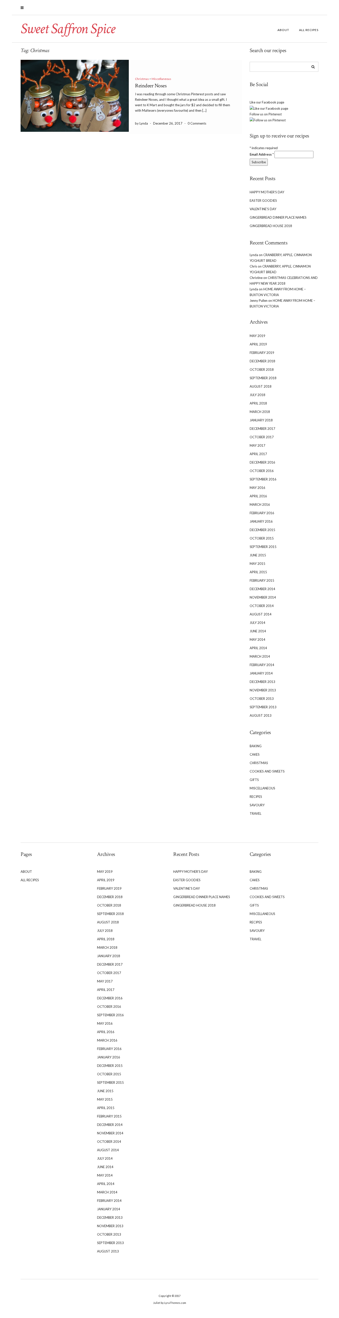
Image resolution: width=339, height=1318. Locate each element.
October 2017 (262, 437)
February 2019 (262, 353)
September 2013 (263, 707)
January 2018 (261, 420)
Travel (255, 813)
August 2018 (260, 386)
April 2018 (258, 403)
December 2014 (262, 589)
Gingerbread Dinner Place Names (278, 217)
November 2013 (263, 690)
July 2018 (257, 395)
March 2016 (260, 505)
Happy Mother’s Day (267, 192)
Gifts (254, 780)
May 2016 (257, 488)
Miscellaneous (161, 79)
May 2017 (257, 445)
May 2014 (257, 640)
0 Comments (197, 123)
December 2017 (262, 429)
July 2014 (257, 623)
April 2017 (258, 454)
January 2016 (261, 521)
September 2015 (263, 547)
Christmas (142, 79)
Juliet (156, 1302)
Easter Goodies (263, 201)
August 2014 (260, 614)
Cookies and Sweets (267, 771)
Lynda (254, 255)
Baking (256, 746)
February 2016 (262, 513)
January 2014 (261, 673)
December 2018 (262, 361)
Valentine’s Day (263, 209)
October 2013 (262, 699)
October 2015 (262, 538)
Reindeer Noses (151, 85)
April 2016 (258, 496)
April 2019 (258, 344)
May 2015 (257, 564)
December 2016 (262, 462)
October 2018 (262, 370)
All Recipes (308, 30)
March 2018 (260, 412)
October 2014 (262, 606)
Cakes (255, 754)
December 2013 (262, 682)
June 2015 (258, 555)
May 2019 (257, 336)
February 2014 (262, 665)
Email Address (262, 154)
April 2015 (258, 572)
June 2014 (258, 631)
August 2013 (260, 715)
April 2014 (258, 648)
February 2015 (262, 580)
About (283, 30)
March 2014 (260, 656)
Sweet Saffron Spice (68, 28)
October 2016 (262, 471)
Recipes (256, 797)
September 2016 (263, 479)
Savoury (257, 805)
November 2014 (263, 597)
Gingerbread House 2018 (271, 226)
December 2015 (262, 530)
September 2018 (263, 378)
